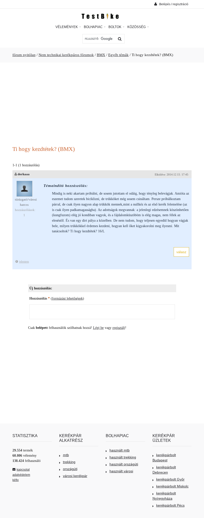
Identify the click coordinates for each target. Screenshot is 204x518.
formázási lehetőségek (67, 298)
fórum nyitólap (24, 55)
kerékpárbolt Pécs (170, 505)
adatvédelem (21, 475)
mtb (66, 455)
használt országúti (123, 464)
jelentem (24, 261)
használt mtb (119, 450)
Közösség (137, 27)
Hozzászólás (39, 298)
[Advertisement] (102, 104)
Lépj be (98, 328)
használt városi (121, 471)
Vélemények (67, 27)
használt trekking (122, 457)
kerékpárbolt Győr (170, 479)
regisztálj (118, 328)
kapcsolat (23, 469)
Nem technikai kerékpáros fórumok (66, 55)
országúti (70, 469)
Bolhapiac (93, 27)
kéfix (15, 480)
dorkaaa (24, 174)
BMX (101, 55)
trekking (69, 462)
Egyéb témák (118, 55)
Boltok (115, 27)
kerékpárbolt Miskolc (172, 486)
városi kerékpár (75, 476)
